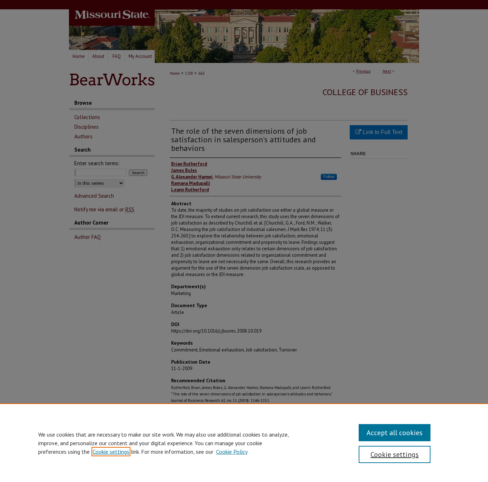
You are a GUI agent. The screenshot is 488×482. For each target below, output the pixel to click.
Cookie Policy (232, 451)
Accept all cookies (395, 432)
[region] (244, 442)
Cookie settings (111, 451)
